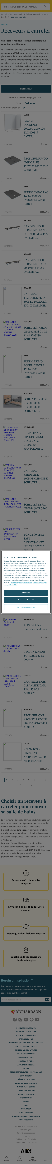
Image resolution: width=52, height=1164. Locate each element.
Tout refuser (26, 592)
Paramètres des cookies (26, 607)
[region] (26, 582)
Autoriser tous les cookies (26, 600)
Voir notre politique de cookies (21, 583)
